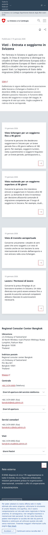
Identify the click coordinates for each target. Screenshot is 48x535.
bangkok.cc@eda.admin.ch (14, 427)
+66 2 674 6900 (8, 385)
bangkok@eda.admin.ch (12, 402)
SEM (4, 81)
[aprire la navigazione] (44, 20)
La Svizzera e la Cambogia (18, 21)
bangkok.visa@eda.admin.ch (14, 443)
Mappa (5, 375)
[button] (44, 465)
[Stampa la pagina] (39, 29)
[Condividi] (45, 29)
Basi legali (12, 526)
